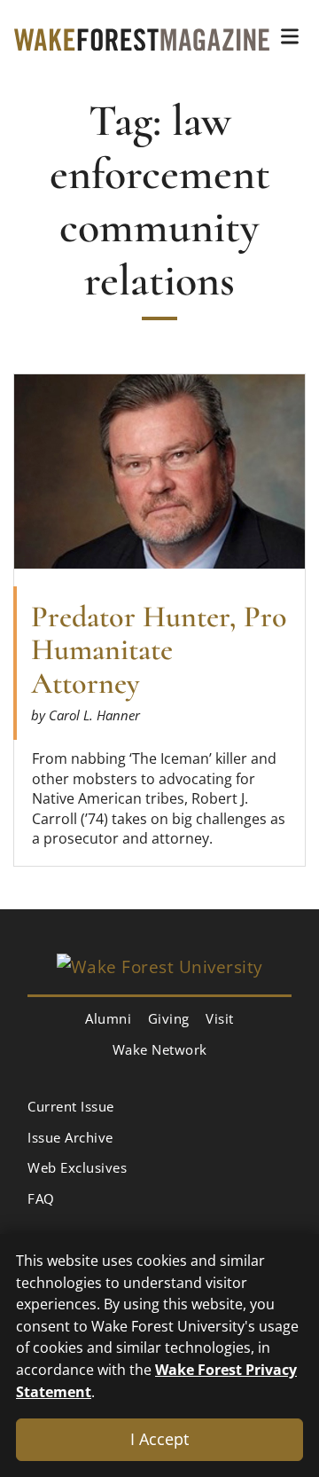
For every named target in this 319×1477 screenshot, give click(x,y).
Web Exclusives (77, 1167)
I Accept (159, 1439)
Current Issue (70, 1106)
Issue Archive (70, 1137)
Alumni (108, 1018)
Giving (169, 1018)
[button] (290, 36)
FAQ (41, 1198)
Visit (220, 1018)
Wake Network (160, 1049)
